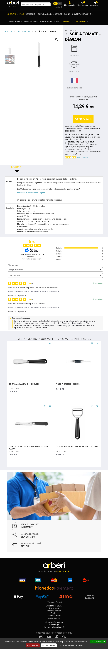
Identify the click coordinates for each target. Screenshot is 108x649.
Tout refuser (32, 645)
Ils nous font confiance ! (54, 627)
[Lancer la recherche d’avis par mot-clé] (101, 275)
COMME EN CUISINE (62, 14)
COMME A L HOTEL (45, 14)
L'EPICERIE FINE (53, 21)
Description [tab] (16, 167)
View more (30, 387)
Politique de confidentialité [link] (70, 645)
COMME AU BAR (14, 21)
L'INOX (21, 14)
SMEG (43, 21)
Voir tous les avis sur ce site (32, 259)
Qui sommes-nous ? (54, 606)
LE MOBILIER (30, 14)
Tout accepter (98, 641)
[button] (70, 4)
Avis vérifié (98, 283)
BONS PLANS (11, 14)
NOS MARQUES (80, 21)
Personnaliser (48, 645)
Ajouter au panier (83, 119)
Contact (54, 613)
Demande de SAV (54, 615)
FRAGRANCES (67, 21)
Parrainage (54, 625)
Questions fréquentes (54, 622)
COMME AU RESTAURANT (81, 14)
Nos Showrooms (54, 611)
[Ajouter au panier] (49, 343)
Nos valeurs (54, 608)
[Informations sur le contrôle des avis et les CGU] (44, 254)
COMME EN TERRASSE (31, 21)
